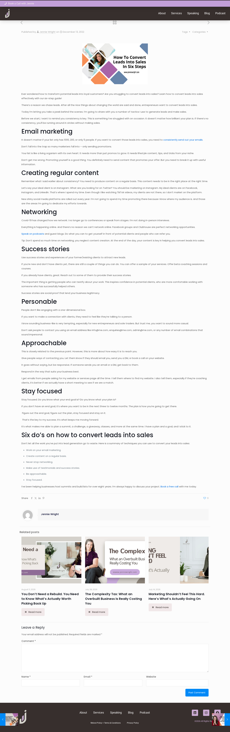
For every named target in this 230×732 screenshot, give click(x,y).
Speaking (193, 13)
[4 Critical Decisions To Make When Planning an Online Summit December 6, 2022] (9, 719)
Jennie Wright (48, 31)
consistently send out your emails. (183, 139)
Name (26, 676)
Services (176, 13)
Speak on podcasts (32, 233)
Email (88, 676)
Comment (28, 641)
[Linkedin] (195, 713)
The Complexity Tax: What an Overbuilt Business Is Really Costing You (113, 599)
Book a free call (169, 486)
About (162, 13)
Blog (207, 13)
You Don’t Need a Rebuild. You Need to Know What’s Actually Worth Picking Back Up (50, 599)
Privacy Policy (133, 723)
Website (151, 676)
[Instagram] (206, 713)
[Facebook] (217, 713)
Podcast (220, 13)
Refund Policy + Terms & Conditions (106, 723)
